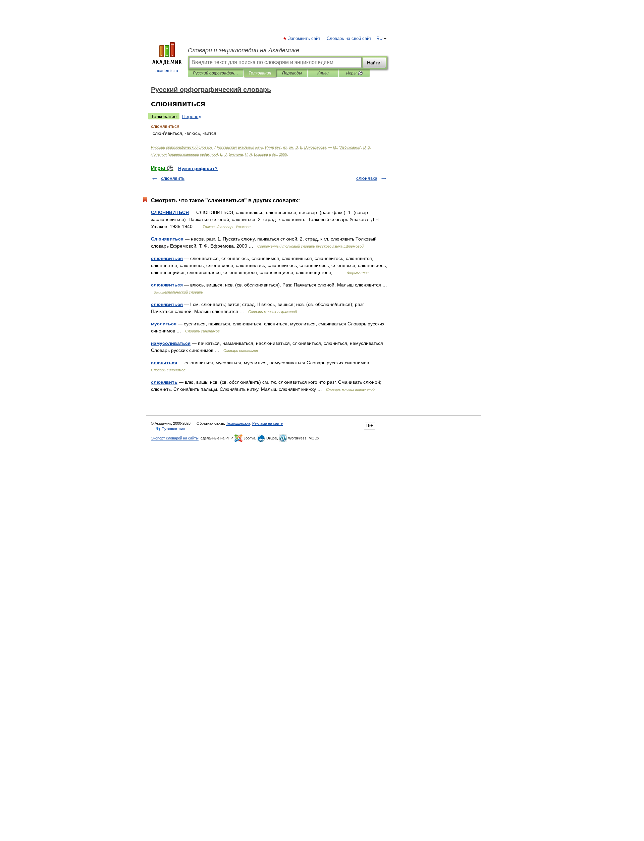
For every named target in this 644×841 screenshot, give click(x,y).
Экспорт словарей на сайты (175, 438)
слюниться (164, 362)
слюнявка (366, 178)
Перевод (191, 116)
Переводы (292, 73)
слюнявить (172, 178)
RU (379, 38)
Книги (323, 73)
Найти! (374, 62)
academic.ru (167, 70)
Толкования (260, 73)
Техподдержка (238, 423)
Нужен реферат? (198, 168)
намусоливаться (171, 343)
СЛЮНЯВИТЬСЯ (170, 212)
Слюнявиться (167, 239)
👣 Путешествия (170, 429)
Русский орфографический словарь (215, 73)
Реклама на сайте (267, 423)
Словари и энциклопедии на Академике (243, 50)
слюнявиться (167, 258)
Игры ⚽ (354, 73)
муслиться (163, 323)
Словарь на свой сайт (349, 38)
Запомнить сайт (304, 38)
